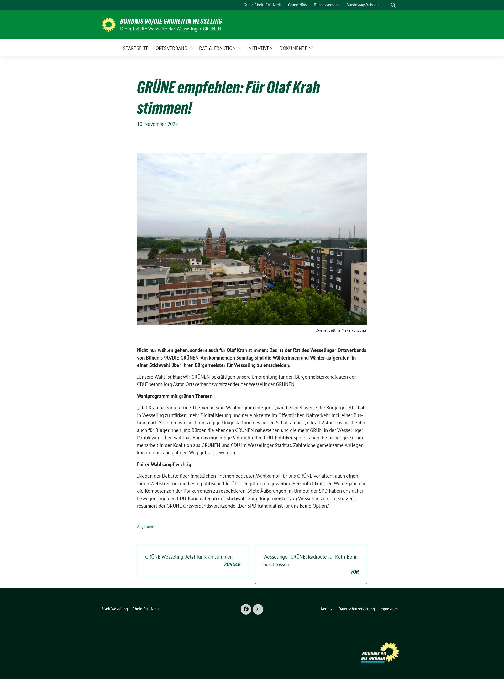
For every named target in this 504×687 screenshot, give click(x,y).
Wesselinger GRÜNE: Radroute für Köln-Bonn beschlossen (311, 564)
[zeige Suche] (393, 5)
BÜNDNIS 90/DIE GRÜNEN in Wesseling (171, 21)
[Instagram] (258, 609)
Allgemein (145, 526)
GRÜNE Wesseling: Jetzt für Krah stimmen (193, 561)
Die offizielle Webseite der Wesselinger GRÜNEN (170, 29)
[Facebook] (246, 609)
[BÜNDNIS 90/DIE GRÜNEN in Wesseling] (109, 24)
